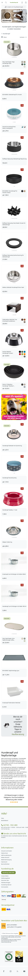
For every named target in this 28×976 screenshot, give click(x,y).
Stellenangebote (5, 878)
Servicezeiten (4, 887)
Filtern (5, 37)
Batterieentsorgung (6, 859)
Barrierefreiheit (5, 864)
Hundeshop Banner (6, 884)
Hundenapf (6, 34)
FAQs (2, 818)
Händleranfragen (5, 882)
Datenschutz (4, 853)
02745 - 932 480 (10, 825)
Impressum (4, 862)
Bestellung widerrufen (8, 872)
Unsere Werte (4, 876)
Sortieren (22, 37)
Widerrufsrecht (5, 857)
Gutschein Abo (5, 880)
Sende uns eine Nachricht (14, 833)
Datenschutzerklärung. (6, 942)
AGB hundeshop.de (6, 855)
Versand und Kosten (6, 851)
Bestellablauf (4, 820)
